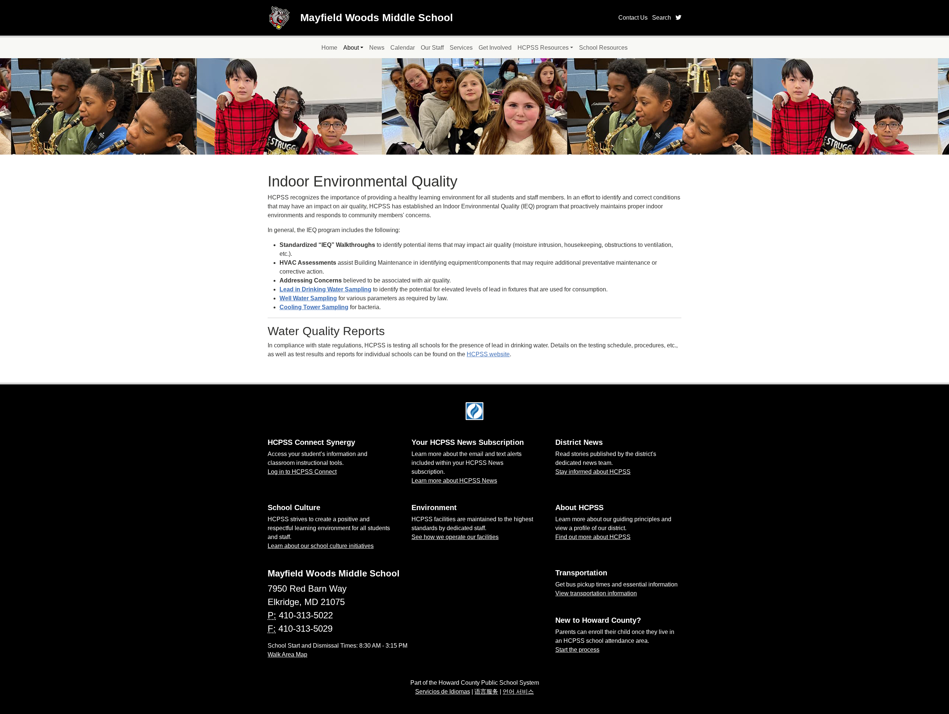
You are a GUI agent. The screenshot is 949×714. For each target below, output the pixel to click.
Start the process (577, 650)
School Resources (603, 47)
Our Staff (432, 47)
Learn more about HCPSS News (454, 480)
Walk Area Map (287, 654)
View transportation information (596, 593)
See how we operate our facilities (455, 537)
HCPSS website (488, 354)
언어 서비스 (518, 691)
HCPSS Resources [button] (543, 47)
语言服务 (486, 691)
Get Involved (495, 47)
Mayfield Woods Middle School (376, 17)
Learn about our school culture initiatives (321, 546)
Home (329, 47)
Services (461, 47)
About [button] (351, 47)
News (376, 47)
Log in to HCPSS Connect (302, 472)
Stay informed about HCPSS (593, 472)
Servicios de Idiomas (442, 691)
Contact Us (633, 17)
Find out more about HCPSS (593, 537)
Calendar (402, 47)
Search (661, 17)
